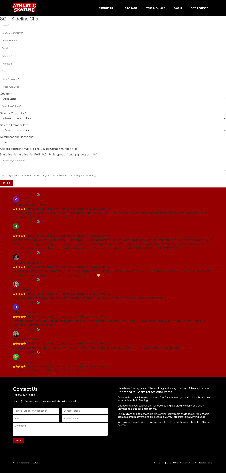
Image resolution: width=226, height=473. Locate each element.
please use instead (58, 401)
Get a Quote (159, 463)
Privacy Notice (186, 463)
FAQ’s (175, 463)
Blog (169, 463)
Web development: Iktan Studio (26, 463)
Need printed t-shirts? (204, 463)
